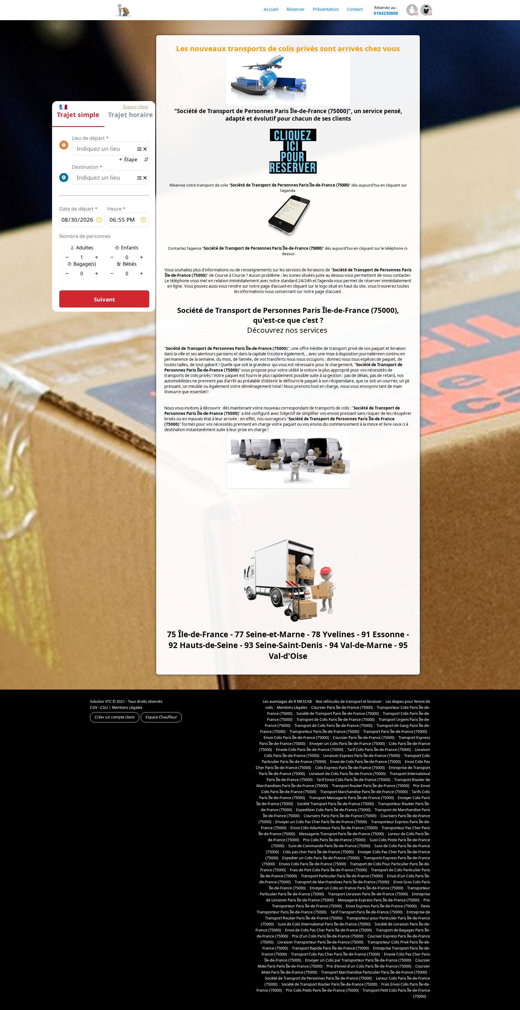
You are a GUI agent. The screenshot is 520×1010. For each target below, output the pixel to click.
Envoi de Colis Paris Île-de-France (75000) (365, 761)
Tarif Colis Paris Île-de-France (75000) (379, 749)
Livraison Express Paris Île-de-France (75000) (361, 755)
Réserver (295, 9)
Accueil (271, 9)
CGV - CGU (99, 707)
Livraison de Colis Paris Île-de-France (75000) (347, 773)
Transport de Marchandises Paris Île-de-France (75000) (342, 882)
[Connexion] (412, 10)
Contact (355, 9)
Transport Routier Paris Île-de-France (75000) (370, 785)
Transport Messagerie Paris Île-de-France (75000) (351, 797)
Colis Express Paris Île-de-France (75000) (350, 767)
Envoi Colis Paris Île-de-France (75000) (296, 737)
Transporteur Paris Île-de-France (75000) (324, 731)
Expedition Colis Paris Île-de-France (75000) (333, 809)
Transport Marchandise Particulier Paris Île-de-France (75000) (374, 972)
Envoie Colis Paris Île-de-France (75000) (309, 749)
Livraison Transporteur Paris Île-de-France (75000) (320, 942)
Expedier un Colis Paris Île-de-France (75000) (321, 857)
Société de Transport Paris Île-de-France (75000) (337, 713)
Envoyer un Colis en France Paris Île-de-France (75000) (356, 888)
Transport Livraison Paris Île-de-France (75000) (368, 894)
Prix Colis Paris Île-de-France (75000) (334, 839)
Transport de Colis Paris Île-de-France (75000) (335, 719)
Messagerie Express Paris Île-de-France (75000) (378, 900)
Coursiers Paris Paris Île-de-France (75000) (340, 815)
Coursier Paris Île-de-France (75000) (342, 707)
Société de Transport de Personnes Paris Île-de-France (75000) (318, 978)
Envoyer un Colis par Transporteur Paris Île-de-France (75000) (358, 960)
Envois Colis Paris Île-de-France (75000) (312, 863)
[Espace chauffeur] (426, 10)
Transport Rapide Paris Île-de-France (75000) (330, 948)
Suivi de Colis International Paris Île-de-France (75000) (324, 924)
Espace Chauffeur (161, 717)
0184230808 (386, 10)
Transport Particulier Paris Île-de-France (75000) (342, 876)
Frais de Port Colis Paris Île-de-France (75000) (328, 870)
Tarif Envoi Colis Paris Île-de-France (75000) (353, 779)
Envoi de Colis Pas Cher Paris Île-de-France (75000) (328, 930)
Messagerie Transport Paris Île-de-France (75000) (341, 833)
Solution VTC (101, 701)
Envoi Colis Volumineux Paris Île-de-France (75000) (334, 827)
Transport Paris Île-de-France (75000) (395, 731)
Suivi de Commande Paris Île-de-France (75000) (329, 845)
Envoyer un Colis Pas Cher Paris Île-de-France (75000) (321, 821)
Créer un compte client (115, 717)
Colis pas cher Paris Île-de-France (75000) (318, 851)
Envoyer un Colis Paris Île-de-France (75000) (347, 743)
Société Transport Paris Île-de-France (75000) (335, 803)
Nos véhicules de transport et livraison (349, 701)
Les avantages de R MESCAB (287, 701)
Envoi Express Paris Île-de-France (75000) (381, 906)
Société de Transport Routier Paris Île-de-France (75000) (329, 984)
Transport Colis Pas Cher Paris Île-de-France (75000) (335, 954)
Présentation (326, 9)
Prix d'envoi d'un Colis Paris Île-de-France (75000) (369, 966)
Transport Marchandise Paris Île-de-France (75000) (364, 791)
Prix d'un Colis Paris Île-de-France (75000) (328, 936)
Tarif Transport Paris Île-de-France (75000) (366, 912)
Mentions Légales (127, 707)
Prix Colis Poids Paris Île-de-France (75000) (322, 990)
